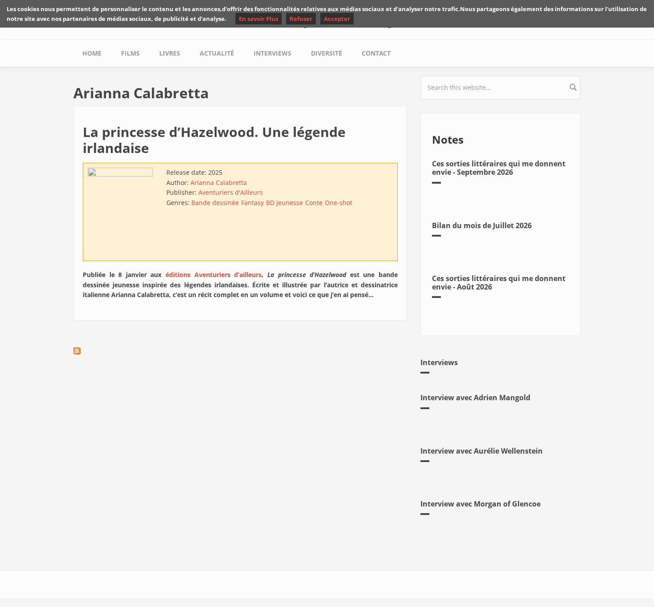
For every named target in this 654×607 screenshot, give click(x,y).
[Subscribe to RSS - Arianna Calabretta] (240, 350)
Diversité (326, 53)
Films (130, 53)
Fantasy (252, 202)
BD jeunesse (284, 202)
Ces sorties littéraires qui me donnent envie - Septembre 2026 (498, 168)
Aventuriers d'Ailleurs (230, 192)
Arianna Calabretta (218, 182)
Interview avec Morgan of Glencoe (480, 504)
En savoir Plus (258, 19)
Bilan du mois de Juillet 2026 (482, 225)
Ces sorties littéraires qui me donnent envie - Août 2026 (498, 282)
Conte (314, 202)
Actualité (217, 53)
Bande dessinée (215, 202)
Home (91, 53)
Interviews (272, 53)
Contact (376, 53)
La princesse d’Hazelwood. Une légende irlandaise (214, 140)
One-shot (338, 202)
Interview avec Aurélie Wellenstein (481, 451)
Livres (169, 53)
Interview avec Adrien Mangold (475, 397)
